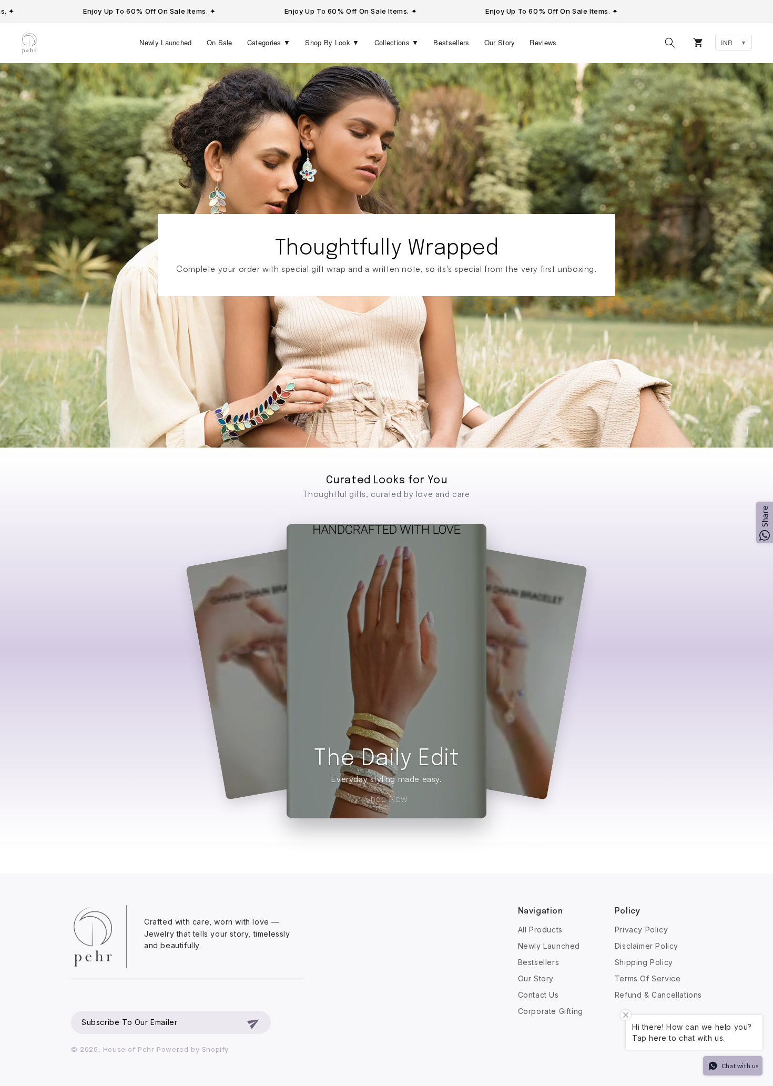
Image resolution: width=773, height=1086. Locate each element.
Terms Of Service (648, 978)
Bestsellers (451, 42)
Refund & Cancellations (658, 994)
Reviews (543, 42)
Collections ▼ (396, 42)
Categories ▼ (269, 42)
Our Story (499, 42)
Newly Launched (165, 42)
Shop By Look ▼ (332, 42)
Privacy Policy (641, 929)
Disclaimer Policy (646, 945)
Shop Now (386, 799)
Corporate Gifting (550, 1011)
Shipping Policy (644, 962)
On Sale (219, 42)
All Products (540, 929)
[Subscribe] (254, 1022)
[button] (670, 42)
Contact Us (538, 994)
